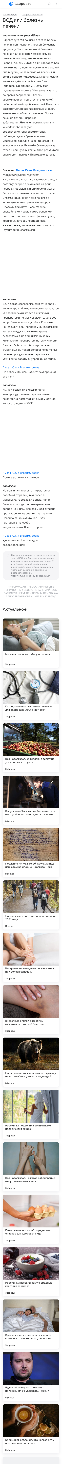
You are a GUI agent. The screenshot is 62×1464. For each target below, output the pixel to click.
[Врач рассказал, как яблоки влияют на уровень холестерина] (31, 747)
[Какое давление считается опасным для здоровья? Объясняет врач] (31, 695)
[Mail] (11, 4)
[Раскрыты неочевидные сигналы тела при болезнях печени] (31, 957)
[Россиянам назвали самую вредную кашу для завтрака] (31, 1271)
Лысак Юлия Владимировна (34, 170)
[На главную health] (22, 4)
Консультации (10, 14)
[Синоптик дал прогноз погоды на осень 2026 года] (31, 905)
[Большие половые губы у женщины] (31, 643)
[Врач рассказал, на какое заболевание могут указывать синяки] (31, 1166)
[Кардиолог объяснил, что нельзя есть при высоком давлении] (31, 1428)
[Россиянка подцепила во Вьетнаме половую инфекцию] (31, 1114)
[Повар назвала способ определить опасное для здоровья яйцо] (31, 1219)
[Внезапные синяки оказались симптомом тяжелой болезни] (31, 1009)
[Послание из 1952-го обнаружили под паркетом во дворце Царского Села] (31, 852)
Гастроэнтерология (32, 14)
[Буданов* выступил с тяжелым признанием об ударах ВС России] (31, 1376)
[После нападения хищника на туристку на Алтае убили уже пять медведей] (31, 1062)
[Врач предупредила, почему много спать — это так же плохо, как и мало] (31, 1324)
